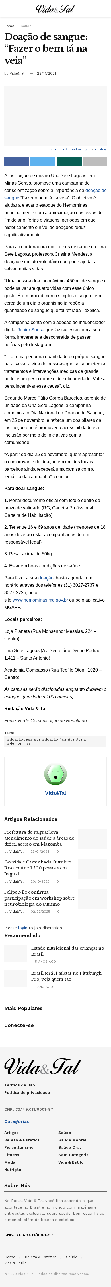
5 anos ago (45, 962)
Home (9, 26)
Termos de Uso (19, 1085)
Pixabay (101, 149)
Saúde (26, 26)
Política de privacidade (27, 1092)
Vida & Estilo (71, 1162)
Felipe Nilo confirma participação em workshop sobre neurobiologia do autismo (39, 898)
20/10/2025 (40, 881)
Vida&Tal (17, 73)
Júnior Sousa (31, 329)
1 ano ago (43, 987)
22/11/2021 (46, 73)
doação (46, 577)
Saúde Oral (69, 1147)
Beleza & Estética (22, 1140)
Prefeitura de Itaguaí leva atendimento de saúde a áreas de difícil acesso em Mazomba (39, 838)
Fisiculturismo (19, 1147)
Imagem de (56, 149)
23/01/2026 (40, 852)
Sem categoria (73, 1154)
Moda (9, 1162)
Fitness (11, 1154)
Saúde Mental (72, 1140)
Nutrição (12, 1169)
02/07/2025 (40, 912)
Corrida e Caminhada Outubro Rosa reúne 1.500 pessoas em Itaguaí (37, 868)
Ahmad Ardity (76, 149)
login (22, 928)
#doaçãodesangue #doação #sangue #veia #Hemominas (46, 741)
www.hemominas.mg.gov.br (40, 600)
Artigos (11, 1132)
